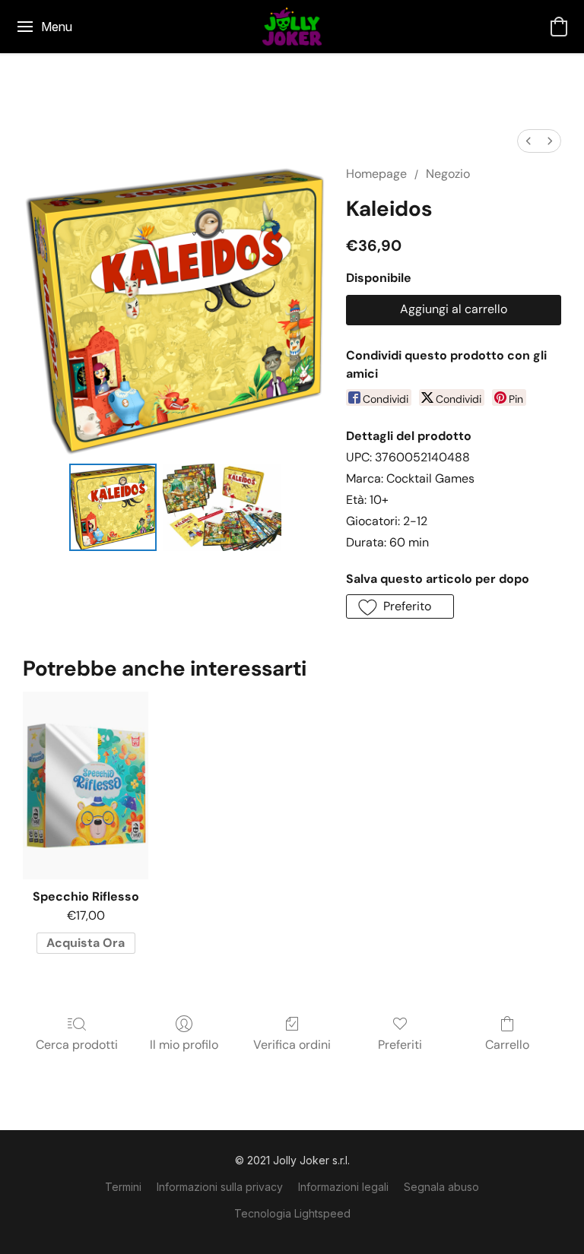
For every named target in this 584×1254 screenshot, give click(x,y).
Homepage (376, 174)
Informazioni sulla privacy (220, 1186)
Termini (123, 1186)
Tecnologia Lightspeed (292, 1213)
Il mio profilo (184, 1045)
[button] (292, 27)
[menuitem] (528, 141)
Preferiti (400, 1045)
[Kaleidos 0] (113, 507)
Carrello (507, 1045)
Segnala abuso (441, 1186)
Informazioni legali (343, 1186)
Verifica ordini (292, 1045)
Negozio (448, 174)
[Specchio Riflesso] (85, 785)
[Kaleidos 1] (222, 507)
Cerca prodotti (77, 1045)
